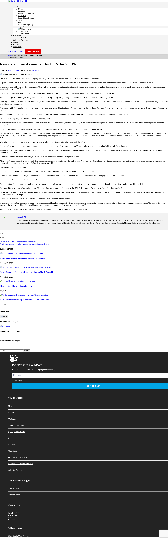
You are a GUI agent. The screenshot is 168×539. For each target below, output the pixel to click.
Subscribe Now (33, 51)
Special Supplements (26, 18)
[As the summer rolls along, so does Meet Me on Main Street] (24, 295)
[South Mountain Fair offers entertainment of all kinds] (21, 253)
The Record (17, 7)
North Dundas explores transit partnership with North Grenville (26, 272)
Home (10, 55)
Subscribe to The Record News (20, 464)
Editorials (21, 11)
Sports (20, 20)
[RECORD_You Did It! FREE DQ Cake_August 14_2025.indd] (84, 336)
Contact (16, 44)
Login (15, 42)
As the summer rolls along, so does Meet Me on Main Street (24, 300)
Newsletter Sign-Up (25, 25)
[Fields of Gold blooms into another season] (17, 281)
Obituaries (22, 16)
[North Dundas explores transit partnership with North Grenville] (25, 267)
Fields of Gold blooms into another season (17, 286)
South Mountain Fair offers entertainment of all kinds (22, 258)
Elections (21, 22)
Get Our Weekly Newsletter (19, 457)
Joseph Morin (13, 70)
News (20, 9)
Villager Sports (24, 33)
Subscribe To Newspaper (22, 40)
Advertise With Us (20, 38)
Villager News (23, 31)
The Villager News (20, 27)
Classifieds (17, 36)
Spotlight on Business (26, 13)
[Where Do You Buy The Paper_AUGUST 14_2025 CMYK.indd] (84, 346)
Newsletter (17, 47)
